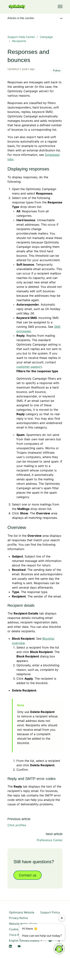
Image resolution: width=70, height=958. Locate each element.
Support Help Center (21, 37)
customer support (29, 367)
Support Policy (50, 912)
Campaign (46, 37)
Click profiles (16, 825)
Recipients (19, 41)
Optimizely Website (21, 912)
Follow (56, 70)
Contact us (27, 875)
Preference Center (50, 840)
